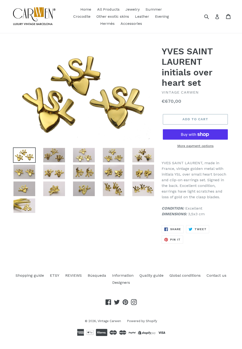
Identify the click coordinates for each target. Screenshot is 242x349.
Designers (121, 282)
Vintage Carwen (109, 321)
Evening (162, 16)
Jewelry (132, 9)
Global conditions (185, 275)
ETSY (54, 275)
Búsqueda (97, 275)
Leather (142, 16)
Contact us (216, 275)
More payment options (195, 146)
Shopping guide (30, 275)
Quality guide (151, 275)
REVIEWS (73, 275)
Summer (154, 9)
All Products (108, 9)
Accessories (131, 23)
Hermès (107, 23)
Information (123, 275)
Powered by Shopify (142, 321)
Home (85, 9)
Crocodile (82, 16)
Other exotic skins (112, 16)
